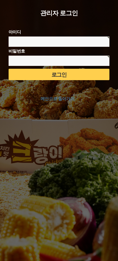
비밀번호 (17, 51)
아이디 (15, 32)
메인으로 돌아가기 (57, 98)
